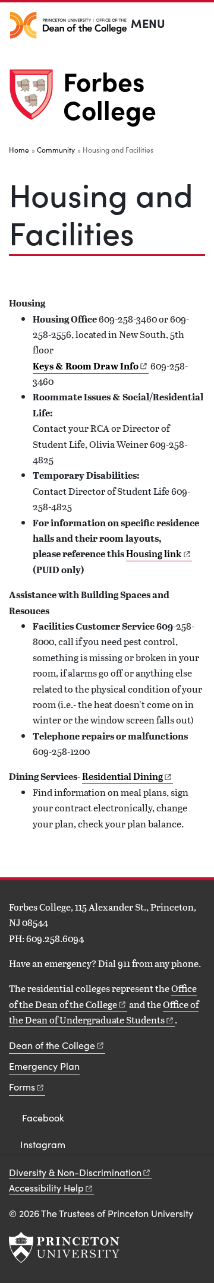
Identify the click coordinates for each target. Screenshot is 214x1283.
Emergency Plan (44, 1066)
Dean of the (52, 1045)
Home (19, 149)
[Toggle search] (197, 23)
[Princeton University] (64, 1247)
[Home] (36, 99)
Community (56, 149)
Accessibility (46, 1187)
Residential (122, 776)
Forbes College (109, 94)
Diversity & (75, 1172)
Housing (154, 553)
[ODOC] (68, 25)
